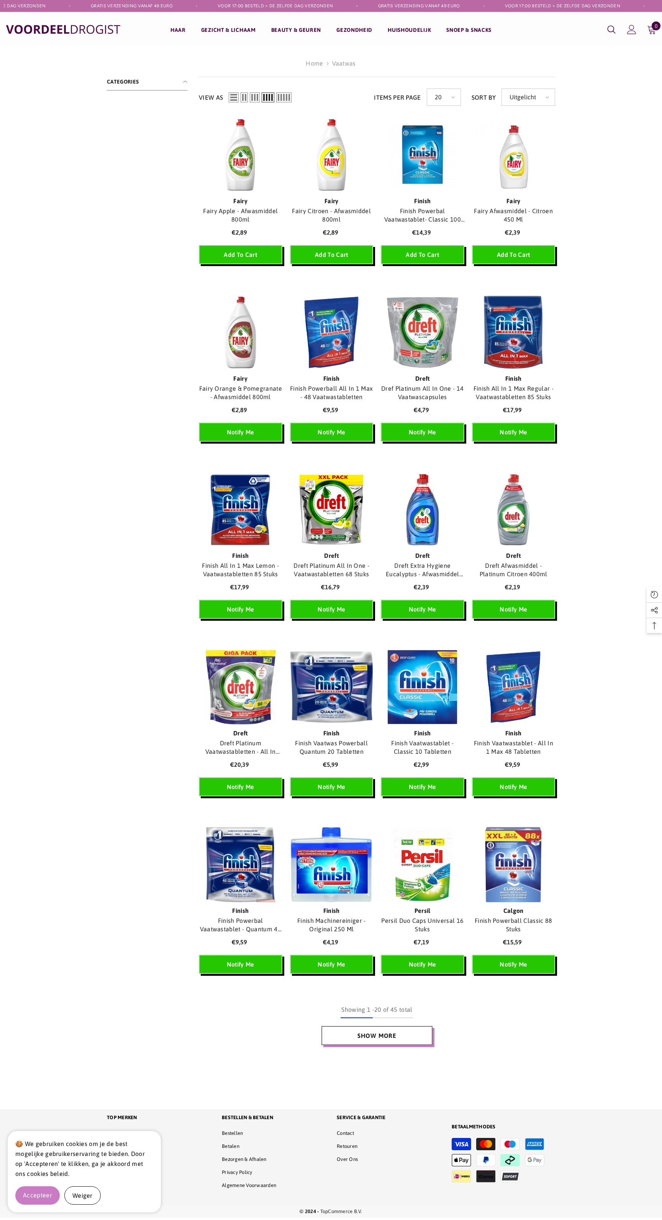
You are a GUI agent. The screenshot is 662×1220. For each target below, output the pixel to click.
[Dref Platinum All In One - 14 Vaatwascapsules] (422, 332)
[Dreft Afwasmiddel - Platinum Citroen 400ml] (513, 510)
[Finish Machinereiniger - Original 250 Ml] (332, 864)
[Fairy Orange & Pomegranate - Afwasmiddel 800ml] (240, 332)
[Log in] (631, 29)
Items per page (397, 97)
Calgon (513, 910)
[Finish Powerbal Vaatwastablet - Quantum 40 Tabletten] (240, 864)
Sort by (484, 97)
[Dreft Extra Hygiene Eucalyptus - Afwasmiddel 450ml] (422, 510)
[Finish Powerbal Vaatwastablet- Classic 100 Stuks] (422, 154)
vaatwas (344, 63)
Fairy (240, 200)
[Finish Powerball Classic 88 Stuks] (513, 864)
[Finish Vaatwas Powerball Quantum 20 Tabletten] (332, 687)
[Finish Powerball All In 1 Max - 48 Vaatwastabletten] (332, 332)
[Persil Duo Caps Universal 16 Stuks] (422, 864)
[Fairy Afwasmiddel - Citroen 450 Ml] (513, 154)
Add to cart (240, 254)
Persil (423, 910)
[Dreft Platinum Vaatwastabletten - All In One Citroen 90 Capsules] (240, 687)
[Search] (611, 29)
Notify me (240, 432)
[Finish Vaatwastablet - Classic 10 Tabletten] (422, 687)
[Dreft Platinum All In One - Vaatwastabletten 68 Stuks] (332, 510)
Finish (422, 200)
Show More (377, 1035)
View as (211, 97)
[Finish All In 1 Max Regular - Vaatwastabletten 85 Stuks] (513, 332)
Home (314, 63)
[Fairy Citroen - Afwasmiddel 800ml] (332, 154)
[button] (234, 97)
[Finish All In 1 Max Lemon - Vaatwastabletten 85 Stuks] (240, 510)
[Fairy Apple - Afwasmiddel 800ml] (240, 154)
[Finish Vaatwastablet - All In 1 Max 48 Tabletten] (513, 687)
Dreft (422, 378)
